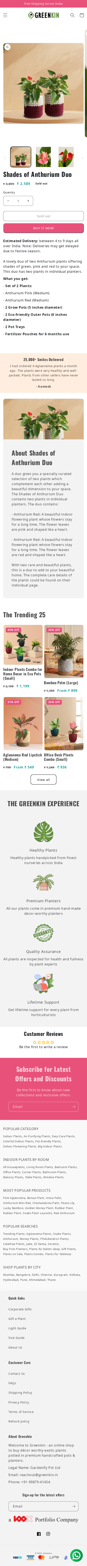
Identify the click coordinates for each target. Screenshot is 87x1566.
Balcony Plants (13, 1177)
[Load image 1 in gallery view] (20, 157)
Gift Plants (68, 1249)
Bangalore (23, 1275)
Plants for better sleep (44, 1249)
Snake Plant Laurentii (37, 1213)
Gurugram (61, 1275)
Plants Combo (34, 1254)
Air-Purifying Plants (37, 1136)
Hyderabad (10, 1280)
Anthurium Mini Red (17, 1203)
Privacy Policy (18, 1402)
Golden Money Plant (39, 1208)
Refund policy (19, 1421)
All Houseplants (14, 1167)
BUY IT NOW (43, 228)
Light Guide (17, 1328)
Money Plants (29, 1239)
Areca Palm (53, 1198)
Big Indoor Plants (50, 1146)
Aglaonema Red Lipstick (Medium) (22, 757)
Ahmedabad (37, 1280)
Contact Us (16, 1374)
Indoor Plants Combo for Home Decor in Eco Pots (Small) (22, 673)
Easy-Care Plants (63, 1136)
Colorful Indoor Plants (18, 1141)
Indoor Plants (12, 1136)
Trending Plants (14, 1234)
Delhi (35, 1275)
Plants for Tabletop (58, 1254)
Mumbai (9, 1275)
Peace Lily (67, 1203)
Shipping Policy (20, 1393)
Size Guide (16, 1338)
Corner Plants (31, 1172)
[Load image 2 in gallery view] (43, 157)
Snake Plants (62, 1234)
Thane (51, 1280)
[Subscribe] (73, 1107)
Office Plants (11, 1172)
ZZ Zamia (40, 1244)
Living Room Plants (39, 1167)
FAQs (12, 1383)
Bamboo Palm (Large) (61, 682)
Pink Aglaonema (14, 1198)
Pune (23, 1280)
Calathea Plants (13, 1244)
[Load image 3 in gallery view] (66, 157)
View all (43, 780)
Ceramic (53, 1244)
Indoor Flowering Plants (19, 1146)
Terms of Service (21, 1412)
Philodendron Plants (54, 1239)
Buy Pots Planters (15, 1249)
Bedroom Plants (66, 1167)
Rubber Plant (64, 1208)
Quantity (9, 192)
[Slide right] (82, 158)
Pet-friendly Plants (48, 1141)
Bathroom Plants (54, 1172)
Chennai (46, 1275)
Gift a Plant (17, 1319)
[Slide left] (4, 158)
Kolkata (74, 1275)
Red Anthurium (64, 1213)
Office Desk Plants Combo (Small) (58, 757)
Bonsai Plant (35, 1198)
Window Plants (53, 1177)
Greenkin (47, 1553)
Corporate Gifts (20, 1309)
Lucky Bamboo (13, 1208)
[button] (5, 15)
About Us (15, 1347)
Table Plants (33, 1177)
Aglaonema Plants (38, 1234)
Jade (29, 1244)
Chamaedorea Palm (46, 1203)
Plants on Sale (12, 1254)
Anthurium (10, 1239)
